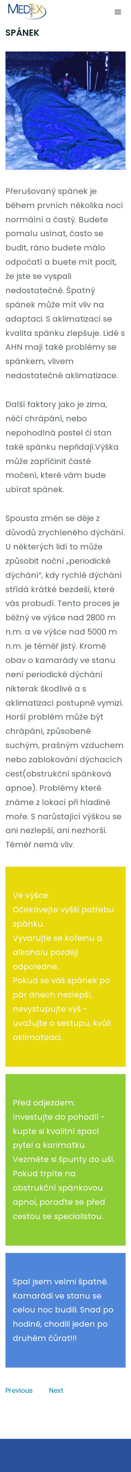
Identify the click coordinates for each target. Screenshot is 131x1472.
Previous (19, 1390)
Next (56, 1390)
